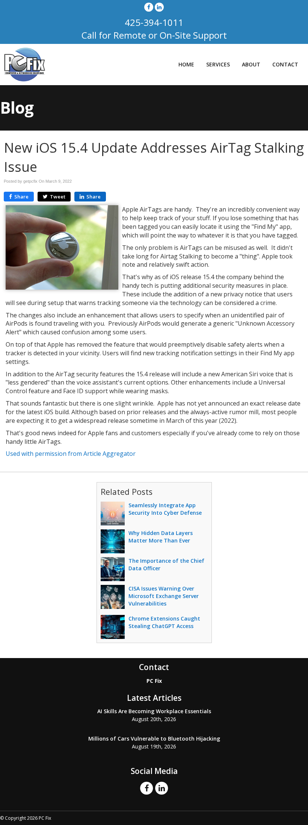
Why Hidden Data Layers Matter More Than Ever (160, 536)
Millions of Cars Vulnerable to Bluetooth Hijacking (154, 738)
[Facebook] (148, 7)
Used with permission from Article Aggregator (71, 453)
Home (186, 64)
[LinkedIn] (159, 7)
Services (218, 64)
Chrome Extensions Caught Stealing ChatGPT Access (164, 622)
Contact (285, 64)
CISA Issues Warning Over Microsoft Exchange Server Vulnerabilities (163, 596)
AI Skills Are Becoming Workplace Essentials (154, 711)
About (251, 64)
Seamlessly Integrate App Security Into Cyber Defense (165, 509)
